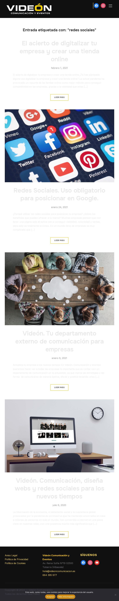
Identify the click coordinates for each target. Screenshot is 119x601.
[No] (115, 594)
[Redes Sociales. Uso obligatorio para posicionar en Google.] (59, 111)
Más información (66, 596)
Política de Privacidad (16, 559)
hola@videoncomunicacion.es (59, 571)
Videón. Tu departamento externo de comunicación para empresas (59, 341)
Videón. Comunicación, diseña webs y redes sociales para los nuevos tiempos (59, 488)
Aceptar (50, 596)
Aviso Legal (11, 555)
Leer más (59, 97)
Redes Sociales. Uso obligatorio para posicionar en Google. (59, 194)
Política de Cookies (15, 563)
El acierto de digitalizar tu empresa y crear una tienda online (59, 51)
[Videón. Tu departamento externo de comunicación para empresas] (59, 254)
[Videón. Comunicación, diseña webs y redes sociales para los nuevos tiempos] (59, 401)
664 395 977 (50, 575)
